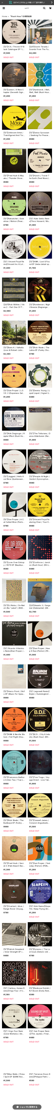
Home (4, 16)
